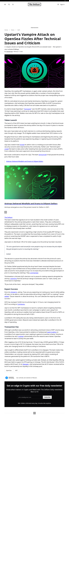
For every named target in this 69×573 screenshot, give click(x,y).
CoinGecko (21, 304)
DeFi (18, 30)
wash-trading (51, 332)
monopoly (27, 109)
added (6, 296)
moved (22, 145)
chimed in (13, 292)
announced (42, 155)
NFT (16, 370)
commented (34, 273)
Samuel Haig (9, 51)
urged (6, 149)
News (12, 30)
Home (6, 30)
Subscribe (47, 397)
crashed (20, 336)
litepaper (26, 364)
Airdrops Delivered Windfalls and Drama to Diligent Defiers (24, 161)
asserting (13, 279)
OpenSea (9, 370)
